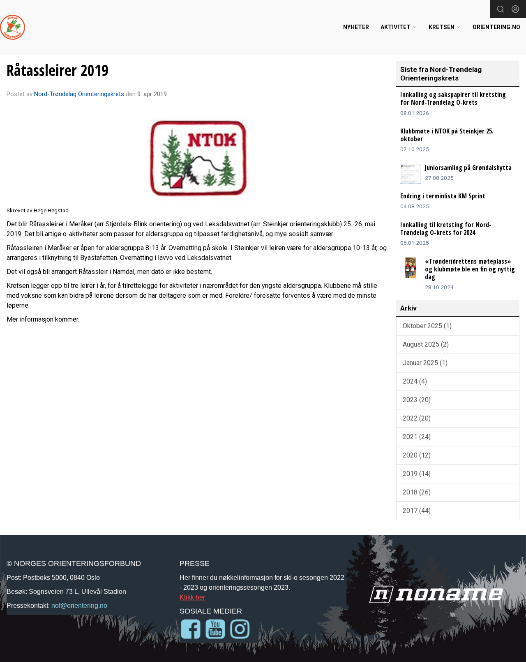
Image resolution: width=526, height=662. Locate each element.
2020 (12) (417, 455)
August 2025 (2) (426, 344)
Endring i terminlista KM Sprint (442, 195)
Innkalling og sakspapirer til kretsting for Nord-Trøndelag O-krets (453, 98)
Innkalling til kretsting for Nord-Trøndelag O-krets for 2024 (445, 228)
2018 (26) (417, 492)
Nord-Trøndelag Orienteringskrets (79, 94)
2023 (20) (417, 400)
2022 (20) (417, 418)
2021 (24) (417, 437)
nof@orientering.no (79, 605)
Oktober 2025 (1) (427, 326)
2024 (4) (415, 381)
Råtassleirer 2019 (57, 70)
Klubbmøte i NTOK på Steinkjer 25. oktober (447, 134)
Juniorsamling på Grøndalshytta (468, 167)
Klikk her (192, 597)
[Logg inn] (515, 9)
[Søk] (500, 9)
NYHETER (356, 27)
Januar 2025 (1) (425, 363)
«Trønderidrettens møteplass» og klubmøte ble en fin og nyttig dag (470, 269)
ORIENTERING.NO (496, 27)
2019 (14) (417, 474)
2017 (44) (417, 511)
